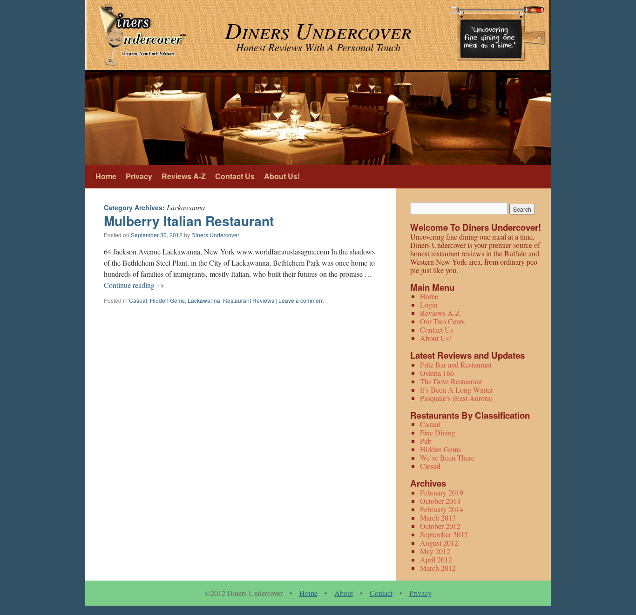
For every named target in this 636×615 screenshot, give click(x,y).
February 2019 (441, 492)
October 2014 (440, 501)
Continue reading (134, 285)
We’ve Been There (447, 457)
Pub (426, 441)
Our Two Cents (442, 321)
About (343, 593)
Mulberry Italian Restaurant (189, 220)
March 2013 (438, 517)
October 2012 (440, 526)
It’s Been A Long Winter (456, 389)
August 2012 (439, 543)
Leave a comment (301, 300)
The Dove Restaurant (451, 381)
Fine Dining (437, 432)
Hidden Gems (167, 300)
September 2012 (444, 534)
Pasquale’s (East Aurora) (456, 398)
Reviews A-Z (184, 176)
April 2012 (436, 559)
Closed (430, 466)
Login (429, 304)
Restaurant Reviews (248, 300)
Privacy (139, 176)
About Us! (282, 176)
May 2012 (435, 551)
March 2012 (438, 568)
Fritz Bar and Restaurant (456, 364)
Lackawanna (204, 300)
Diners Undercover (215, 235)
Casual (138, 300)
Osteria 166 (437, 373)
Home (105, 176)
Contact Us (235, 176)
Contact (381, 593)
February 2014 (441, 509)
